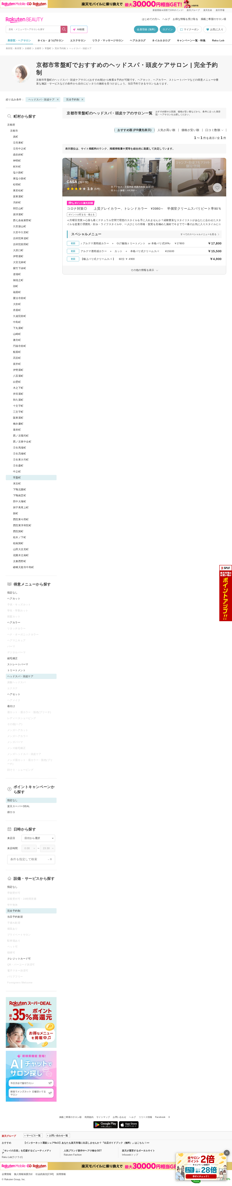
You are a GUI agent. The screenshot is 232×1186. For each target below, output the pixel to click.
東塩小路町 (19, 178)
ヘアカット (13, 598)
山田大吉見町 (21, 549)
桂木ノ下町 (19, 537)
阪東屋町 (18, 417)
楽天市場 (220, 10)
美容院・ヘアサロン (19, 40)
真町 (15, 136)
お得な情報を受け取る (185, 19)
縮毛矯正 (12, 658)
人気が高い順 (166, 130)
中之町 (17, 471)
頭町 (15, 286)
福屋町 (17, 292)
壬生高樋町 (19, 453)
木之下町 (18, 387)
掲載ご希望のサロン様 (213, 19)
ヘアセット (13, 694)
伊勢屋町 (18, 256)
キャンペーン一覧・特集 (191, 40)
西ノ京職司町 (21, 435)
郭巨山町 (18, 208)
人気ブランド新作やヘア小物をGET (83, 1150)
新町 (15, 513)
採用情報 (61, 1174)
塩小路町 (18, 172)
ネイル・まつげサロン (51, 40)
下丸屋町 (18, 328)
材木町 (17, 166)
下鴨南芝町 (19, 495)
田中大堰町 (19, 501)
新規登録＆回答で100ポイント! (168, 10)
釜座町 (17, 429)
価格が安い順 (190, 130)
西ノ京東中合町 (22, 441)
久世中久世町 (21, 232)
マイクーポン (191, 29)
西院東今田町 (21, 519)
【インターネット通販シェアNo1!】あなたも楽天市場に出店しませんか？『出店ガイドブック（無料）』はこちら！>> (86, 1142)
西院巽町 (18, 531)
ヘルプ (166, 19)
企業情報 (6, 1174)
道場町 (17, 274)
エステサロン (78, 40)
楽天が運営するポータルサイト (138, 1150)
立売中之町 (19, 148)
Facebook (160, 1117)
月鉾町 (17, 202)
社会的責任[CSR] (45, 1174)
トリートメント (16, 670)
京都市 (38, 48)
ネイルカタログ (161, 40)
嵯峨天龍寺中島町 (23, 567)
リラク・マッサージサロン (108, 40)
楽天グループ (193, 10)
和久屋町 (18, 399)
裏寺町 (17, 339)
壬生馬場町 (19, 447)
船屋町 (17, 351)
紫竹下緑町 (19, 268)
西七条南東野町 (22, 220)
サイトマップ (103, 1117)
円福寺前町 (19, 345)
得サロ (11, 812)
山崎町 (17, 334)
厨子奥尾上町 (21, 507)
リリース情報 (145, 1117)
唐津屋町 (18, 214)
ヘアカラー (13, 622)
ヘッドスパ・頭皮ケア (68, 79)
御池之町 (18, 280)
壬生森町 (18, 465)
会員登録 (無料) (146, 29)
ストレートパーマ (17, 664)
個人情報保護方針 (23, 1174)
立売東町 (18, 142)
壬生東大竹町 (21, 459)
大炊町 (17, 304)
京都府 (28, 48)
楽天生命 (207, 10)
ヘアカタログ (138, 40)
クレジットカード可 (19, 958)
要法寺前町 (19, 298)
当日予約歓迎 (15, 916)
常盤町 (48, 48)
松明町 (17, 184)
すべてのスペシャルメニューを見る (198, 234)
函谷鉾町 (18, 154)
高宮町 (17, 357)
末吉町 (17, 483)
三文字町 (18, 411)
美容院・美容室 (14, 48)
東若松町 (18, 190)
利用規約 (89, 1117)
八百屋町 (18, 375)
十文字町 (18, 405)
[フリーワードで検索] (64, 29)
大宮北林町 (19, 262)
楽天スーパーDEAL (18, 806)
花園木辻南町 (21, 555)
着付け (11, 706)
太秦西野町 (19, 561)
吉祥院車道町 (21, 238)
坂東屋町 (18, 196)
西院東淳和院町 (22, 525)
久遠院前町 (19, 316)
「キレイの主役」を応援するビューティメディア (26, 1151)
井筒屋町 (18, 393)
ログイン (168, 29)
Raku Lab (218, 40)
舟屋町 (17, 310)
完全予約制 (60, 48)
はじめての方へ (151, 19)
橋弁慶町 (18, 423)
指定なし (12, 592)
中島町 (17, 322)
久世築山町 (19, 226)
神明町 (17, 160)
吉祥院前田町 (21, 244)
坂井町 (17, 363)
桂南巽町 (18, 543)
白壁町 (17, 381)
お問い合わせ (119, 1117)
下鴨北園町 (19, 489)
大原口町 (18, 250)
